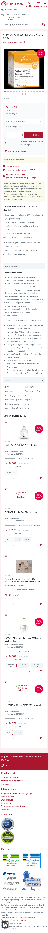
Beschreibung (10, 266)
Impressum (6, 803)
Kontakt (5, 784)
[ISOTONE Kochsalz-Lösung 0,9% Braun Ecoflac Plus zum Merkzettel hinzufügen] (6, 615)
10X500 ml (23, 665)
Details (7, 380)
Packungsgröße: (16, 121)
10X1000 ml (36, 665)
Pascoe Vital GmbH (16, 42)
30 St (27, 539)
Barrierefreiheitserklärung (13, 806)
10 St (18, 539)
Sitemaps (5, 809)
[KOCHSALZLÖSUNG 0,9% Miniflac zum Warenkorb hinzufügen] (40, 478)
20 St (9, 539)
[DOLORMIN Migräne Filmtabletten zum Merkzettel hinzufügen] (6, 489)
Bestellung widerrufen (11, 780)
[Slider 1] (24, 69)
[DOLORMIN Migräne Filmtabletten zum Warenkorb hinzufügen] (40, 545)
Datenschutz (7, 799)
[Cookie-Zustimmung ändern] (5, 924)
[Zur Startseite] (12, 4)
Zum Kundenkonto (10, 777)
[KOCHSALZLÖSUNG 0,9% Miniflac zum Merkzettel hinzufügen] (6, 422)
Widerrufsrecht (8, 796)
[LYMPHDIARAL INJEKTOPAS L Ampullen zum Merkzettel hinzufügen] (6, 682)
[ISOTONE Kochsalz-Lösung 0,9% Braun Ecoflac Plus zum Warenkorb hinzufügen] (40, 671)
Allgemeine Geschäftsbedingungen (17, 793)
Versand (23, 920)
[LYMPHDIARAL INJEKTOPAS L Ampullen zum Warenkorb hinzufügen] (40, 738)
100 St (18, 732)
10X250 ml (11, 665)
